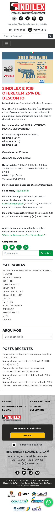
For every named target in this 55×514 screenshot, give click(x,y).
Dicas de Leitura (12, 295)
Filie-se (6, 401)
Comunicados (11, 284)
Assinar (27, 435)
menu (5, 316)
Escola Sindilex (40, 401)
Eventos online (12, 305)
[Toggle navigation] (6, 43)
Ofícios (6, 319)
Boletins (7, 281)
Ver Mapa (27, 469)
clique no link (22, 190)
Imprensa (8, 309)
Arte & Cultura (11, 277)
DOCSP (6, 298)
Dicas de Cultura (12, 291)
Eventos (7, 302)
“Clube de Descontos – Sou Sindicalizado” (23, 235)
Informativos (11, 312)
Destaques (9, 288)
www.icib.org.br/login (13, 203)
